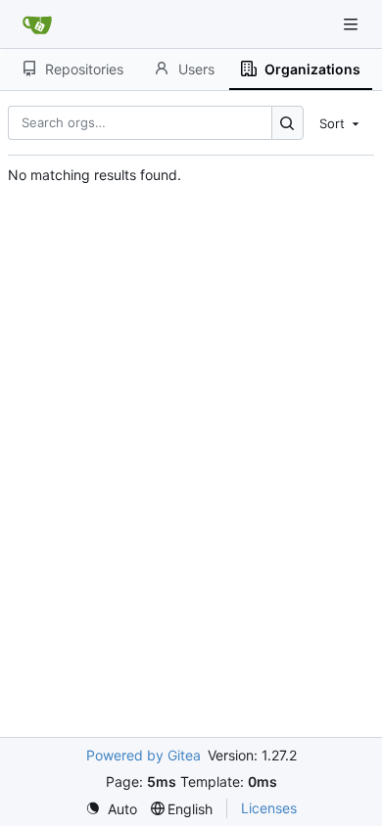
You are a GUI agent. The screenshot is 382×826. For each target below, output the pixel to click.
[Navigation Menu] (352, 24)
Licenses (269, 808)
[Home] (37, 24)
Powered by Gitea (143, 755)
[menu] (341, 122)
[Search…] (287, 123)
